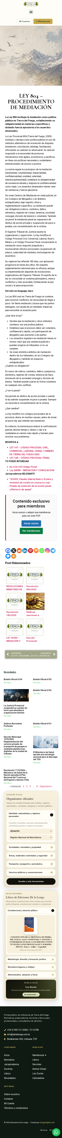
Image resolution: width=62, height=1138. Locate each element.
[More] (13, 556)
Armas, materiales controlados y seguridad (28, 856)
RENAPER (31, 831)
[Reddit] (19, 550)
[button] (31, 12)
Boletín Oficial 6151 (42, 723)
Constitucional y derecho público (22, 911)
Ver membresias (31, 530)
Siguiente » (46, 786)
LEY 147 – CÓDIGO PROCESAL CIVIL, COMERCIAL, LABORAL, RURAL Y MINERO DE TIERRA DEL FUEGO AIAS (32, 451)
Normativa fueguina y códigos (21, 967)
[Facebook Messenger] (8, 556)
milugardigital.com (47, 1123)
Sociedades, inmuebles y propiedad (25, 847)
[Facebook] (8, 550)
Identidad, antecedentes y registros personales (24, 814)
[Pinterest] (30, 550)
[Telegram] (53, 550)
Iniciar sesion (31, 523)
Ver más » (8, 683)
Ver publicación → (31, 994)
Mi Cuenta (24, 21)
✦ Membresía (43, 21)
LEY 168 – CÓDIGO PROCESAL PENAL (30, 457)
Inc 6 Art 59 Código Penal (23, 467)
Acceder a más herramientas (31, 881)
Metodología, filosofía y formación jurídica (27, 959)
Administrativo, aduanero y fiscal (22, 975)
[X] (13, 550)
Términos (43, 1130)
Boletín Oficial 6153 (42, 679)
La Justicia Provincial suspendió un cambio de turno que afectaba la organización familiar (15, 709)
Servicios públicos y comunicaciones (25, 872)
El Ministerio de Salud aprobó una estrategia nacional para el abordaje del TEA (45, 756)
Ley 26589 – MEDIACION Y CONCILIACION (32, 470)
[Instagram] (47, 550)
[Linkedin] (24, 550)
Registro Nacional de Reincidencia (31, 838)
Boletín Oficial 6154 (13, 679)
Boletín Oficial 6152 (42, 690)
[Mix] (36, 550)
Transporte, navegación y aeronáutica (25, 864)
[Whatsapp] (41, 550)
